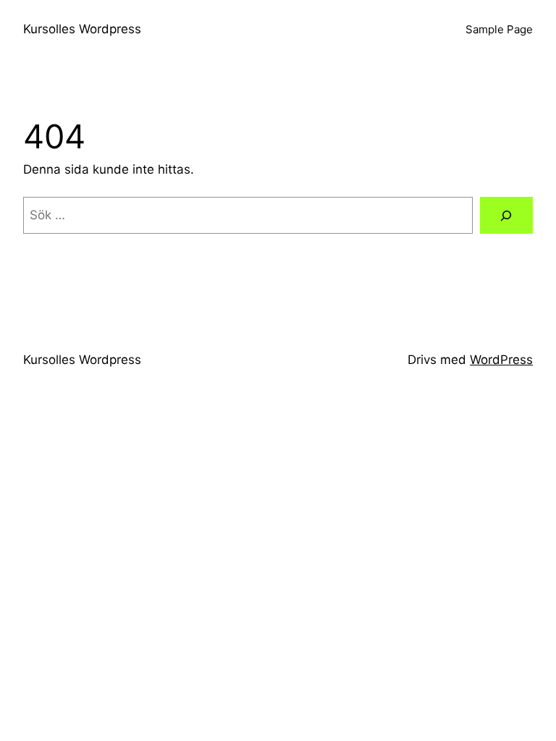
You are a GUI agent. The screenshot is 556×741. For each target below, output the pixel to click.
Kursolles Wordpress (82, 29)
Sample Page (499, 29)
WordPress (501, 359)
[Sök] (506, 215)
